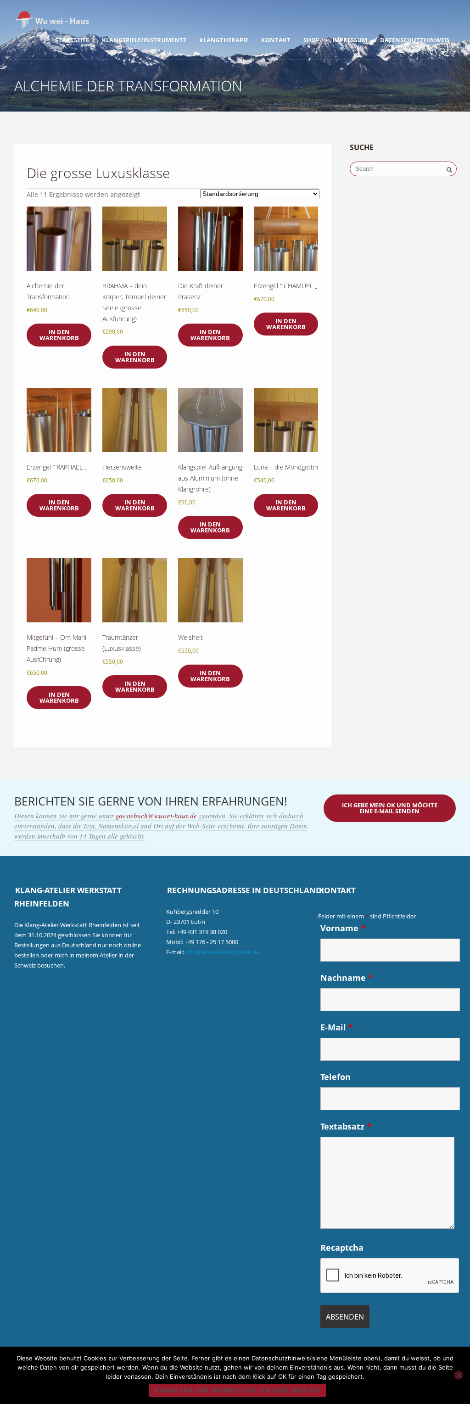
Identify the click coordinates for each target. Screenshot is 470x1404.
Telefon (335, 1076)
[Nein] (458, 1375)
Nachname (346, 977)
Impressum (349, 40)
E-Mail (336, 1027)
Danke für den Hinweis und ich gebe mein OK (237, 1390)
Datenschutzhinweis (414, 40)
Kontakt (276, 40)
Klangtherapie (223, 40)
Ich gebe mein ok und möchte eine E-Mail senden (389, 808)
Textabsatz (345, 1126)
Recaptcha (342, 1247)
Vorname (342, 928)
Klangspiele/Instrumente (144, 40)
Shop (311, 40)
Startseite (72, 40)
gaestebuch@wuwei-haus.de (157, 815)
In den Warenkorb (59, 335)
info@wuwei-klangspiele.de (222, 952)
